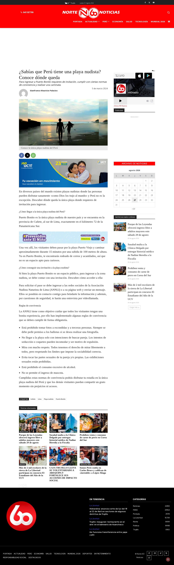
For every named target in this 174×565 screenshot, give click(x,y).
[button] (168, 12)
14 (140, 190)
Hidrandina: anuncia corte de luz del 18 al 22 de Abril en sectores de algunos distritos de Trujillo (108, 511)
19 (129, 195)
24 (117, 200)
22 (146, 195)
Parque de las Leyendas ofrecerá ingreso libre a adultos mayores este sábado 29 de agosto (30, 439)
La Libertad (94, 505)
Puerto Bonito (60, 399)
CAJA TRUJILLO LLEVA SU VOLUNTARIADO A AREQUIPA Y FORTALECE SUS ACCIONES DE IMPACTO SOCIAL (63, 474)
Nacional (53, 432)
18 (123, 195)
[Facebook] (145, 2)
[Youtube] (153, 2)
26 (129, 200)
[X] (149, 2)
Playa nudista (48, 399)
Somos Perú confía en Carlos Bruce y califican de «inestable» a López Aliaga (93, 470)
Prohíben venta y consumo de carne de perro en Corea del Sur (93, 437)
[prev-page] (20, 486)
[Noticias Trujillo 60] (91, 12)
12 (129, 190)
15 (146, 190)
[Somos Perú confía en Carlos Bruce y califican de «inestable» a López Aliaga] (94, 456)
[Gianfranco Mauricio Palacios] (23, 93)
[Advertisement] (87, 47)
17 (117, 195)
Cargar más (133, 307)
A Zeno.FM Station (120, 106)
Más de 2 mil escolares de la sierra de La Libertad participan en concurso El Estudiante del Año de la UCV (32, 472)
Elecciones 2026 (86, 464)
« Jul (133, 208)
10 (117, 190)
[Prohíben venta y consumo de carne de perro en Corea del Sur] (94, 423)
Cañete (32, 399)
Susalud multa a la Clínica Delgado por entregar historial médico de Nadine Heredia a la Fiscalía (62, 439)
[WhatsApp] (33, 155)
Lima (39, 399)
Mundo (83, 432)
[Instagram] (155, 553)
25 (123, 200)
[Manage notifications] (168, 559)
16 (152, 190)
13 (135, 190)
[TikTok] (160, 553)
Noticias (22, 464)
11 (123, 190)
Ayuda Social (24, 432)
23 (152, 195)
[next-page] (24, 486)
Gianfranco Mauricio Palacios (44, 90)
